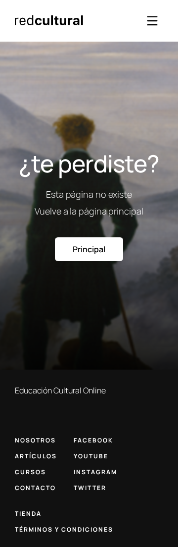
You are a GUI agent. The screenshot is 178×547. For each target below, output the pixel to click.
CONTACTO (35, 488)
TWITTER (90, 488)
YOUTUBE (91, 456)
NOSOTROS (35, 440)
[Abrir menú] (152, 21)
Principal (89, 249)
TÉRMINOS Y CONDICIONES (64, 529)
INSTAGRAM (95, 472)
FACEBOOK (93, 440)
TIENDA (28, 513)
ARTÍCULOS (36, 456)
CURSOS (30, 472)
